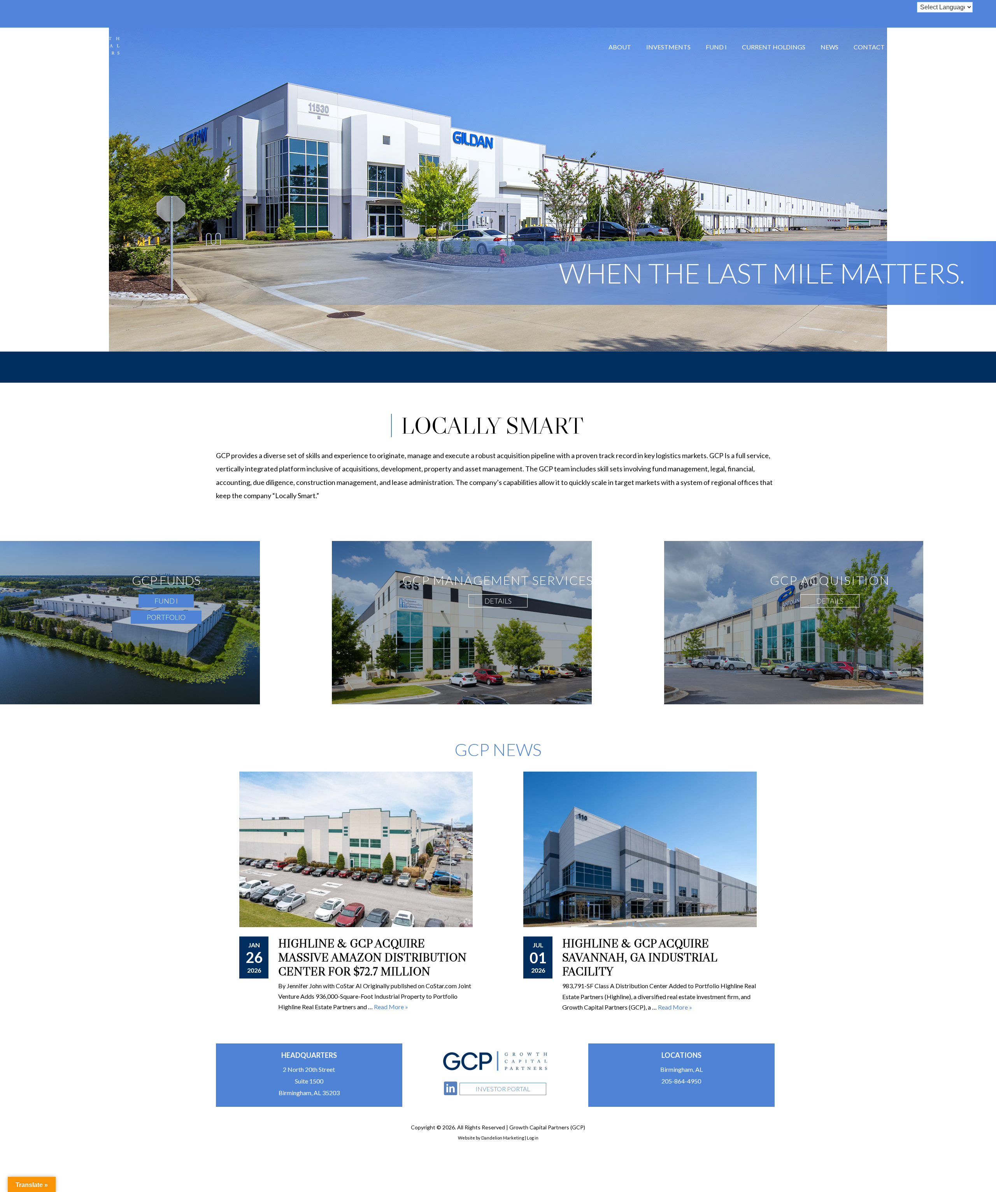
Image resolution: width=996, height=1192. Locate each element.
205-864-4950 (681, 1081)
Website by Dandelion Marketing (491, 1137)
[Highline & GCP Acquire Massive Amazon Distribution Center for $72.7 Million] (356, 849)
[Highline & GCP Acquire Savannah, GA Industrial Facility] (640, 849)
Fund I (166, 601)
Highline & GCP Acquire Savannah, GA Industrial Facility (639, 957)
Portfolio (166, 617)
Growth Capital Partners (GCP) (67, 45)
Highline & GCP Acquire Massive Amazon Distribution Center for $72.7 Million (372, 957)
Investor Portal (502, 1088)
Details (498, 601)
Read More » (675, 1007)
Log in (532, 1137)
